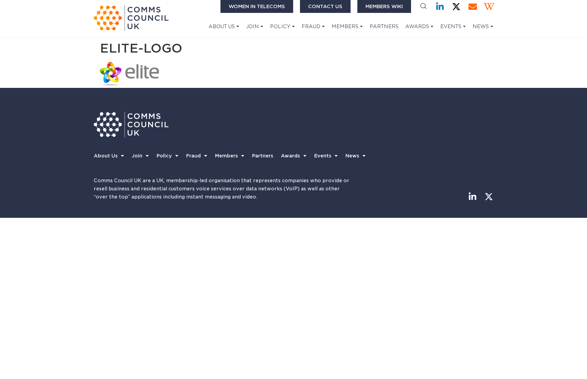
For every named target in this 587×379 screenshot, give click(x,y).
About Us (222, 26)
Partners (384, 26)
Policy (280, 26)
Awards (417, 26)
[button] (423, 6)
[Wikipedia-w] (489, 6)
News (481, 26)
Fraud (311, 26)
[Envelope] (472, 6)
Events (450, 26)
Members (345, 26)
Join (252, 26)
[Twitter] (456, 6)
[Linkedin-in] (440, 6)
